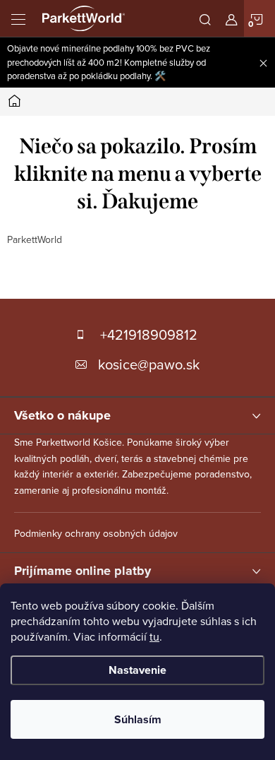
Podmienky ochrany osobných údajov (96, 533)
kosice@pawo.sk (149, 364)
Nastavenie (137, 670)
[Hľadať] (205, 18)
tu (154, 636)
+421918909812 (148, 334)
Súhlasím (137, 719)
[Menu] (18, 18)
